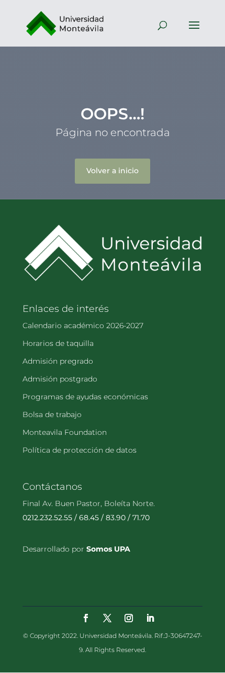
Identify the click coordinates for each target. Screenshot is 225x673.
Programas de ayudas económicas (85, 396)
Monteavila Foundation (64, 432)
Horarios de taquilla (58, 343)
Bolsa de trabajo (52, 414)
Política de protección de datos (79, 450)
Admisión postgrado (59, 379)
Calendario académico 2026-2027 (82, 325)
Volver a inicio (112, 170)
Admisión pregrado (57, 361)
